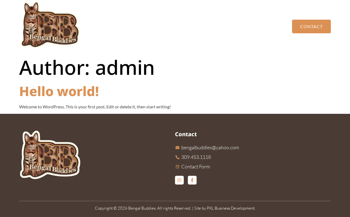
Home (183, 26)
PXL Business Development (231, 208)
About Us (272, 26)
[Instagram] (179, 180)
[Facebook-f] (192, 180)
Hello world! (59, 91)
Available (237, 26)
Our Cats (208, 26)
